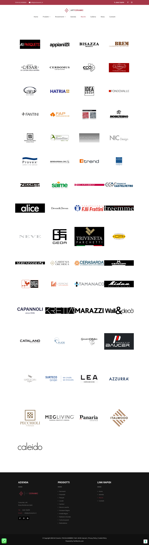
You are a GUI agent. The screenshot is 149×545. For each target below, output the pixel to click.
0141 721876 (120, 2)
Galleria (93, 17)
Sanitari (61, 504)
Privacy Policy (92, 538)
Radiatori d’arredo (65, 517)
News (103, 17)
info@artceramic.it (37, 2)
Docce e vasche (64, 507)
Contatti (112, 17)
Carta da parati (64, 520)
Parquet (61, 498)
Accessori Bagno (64, 510)
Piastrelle (62, 494)
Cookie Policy (102, 538)
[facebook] (128, 2)
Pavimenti (62, 491)
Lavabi (61, 501)
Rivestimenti (59, 17)
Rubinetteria (63, 523)
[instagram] (131, 2)
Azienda (73, 17)
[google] (27, 518)
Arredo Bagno (63, 513)
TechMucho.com (78, 541)
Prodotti (46, 17)
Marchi (83, 17)
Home (36, 17)
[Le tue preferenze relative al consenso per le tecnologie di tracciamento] (145, 541)
